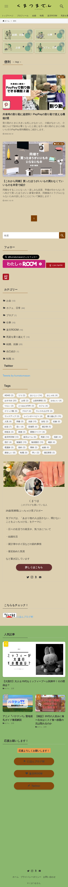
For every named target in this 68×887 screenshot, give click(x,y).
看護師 (9, 447)
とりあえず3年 (26, 405)
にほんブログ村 (25, 616)
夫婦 (32, 421)
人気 (8, 421)
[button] (61, 6)
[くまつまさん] (34, 6)
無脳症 (21, 442)
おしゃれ (52, 395)
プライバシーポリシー (31, 876)
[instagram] (32, 577)
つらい (9, 405)
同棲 (19, 421)
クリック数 (11, 410)
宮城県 (32, 426)
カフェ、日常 (15, 307)
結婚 (45, 447)
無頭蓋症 (37, 442)
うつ (21, 395)
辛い (35, 452)
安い (19, 426)
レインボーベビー (33, 416)
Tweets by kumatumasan (16, 375)
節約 (21, 447)
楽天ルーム (29, 436)
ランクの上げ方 (44, 410)
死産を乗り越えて (18, 336)
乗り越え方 (54, 416)
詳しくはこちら (34, 567)
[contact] (40, 577)
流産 (57, 436)
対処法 (9, 431)
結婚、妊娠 (14, 344)
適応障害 (49, 452)
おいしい (36, 395)
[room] (36, 577)
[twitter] (27, 577)
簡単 (33, 447)
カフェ (43, 405)
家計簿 (46, 426)
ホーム (15, 876)
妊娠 (56, 421)
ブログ (11, 315)
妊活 (8, 426)
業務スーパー (37, 431)
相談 (51, 442)
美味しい (10, 452)
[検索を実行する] (62, 235)
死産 (45, 436)
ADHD (9, 395)
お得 (24, 400)
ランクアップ (12, 416)
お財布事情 (39, 400)
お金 (10, 300)
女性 (44, 421)
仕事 (10, 322)
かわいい (56, 400)
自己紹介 (12, 351)
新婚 (21, 431)
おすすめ (10, 400)
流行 (8, 442)
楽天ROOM (14, 329)
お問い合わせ (49, 876)
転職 (10, 358)
